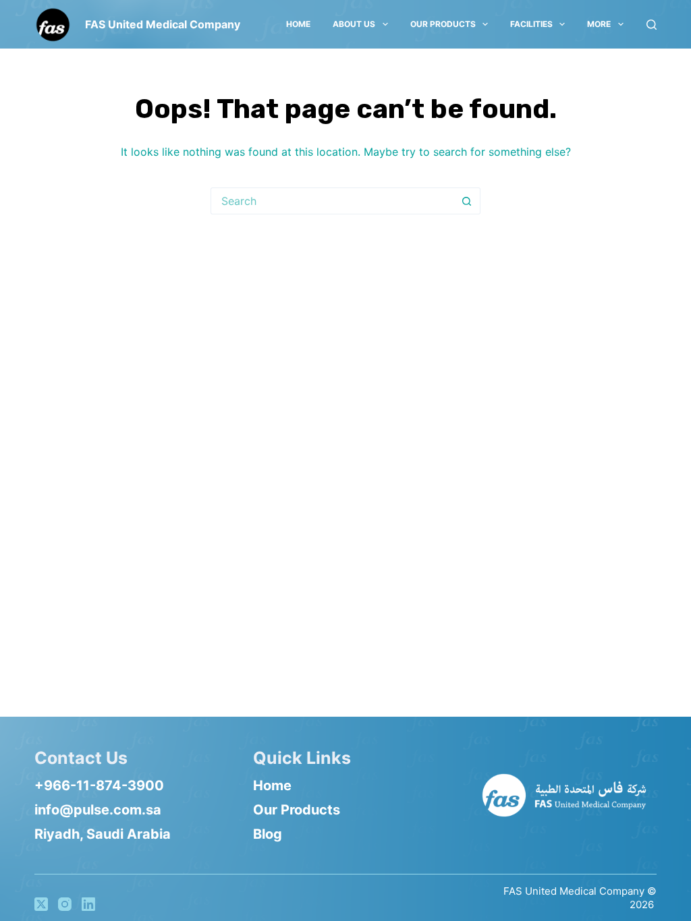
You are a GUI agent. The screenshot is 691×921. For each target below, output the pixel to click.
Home (272, 785)
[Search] (651, 25)
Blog (267, 834)
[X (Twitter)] (41, 904)
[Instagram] (65, 904)
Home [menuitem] (298, 24)
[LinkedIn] (88, 904)
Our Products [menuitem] (443, 24)
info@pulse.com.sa (97, 810)
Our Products (296, 810)
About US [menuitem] (354, 24)
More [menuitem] (599, 24)
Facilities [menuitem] (531, 24)
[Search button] (466, 200)
